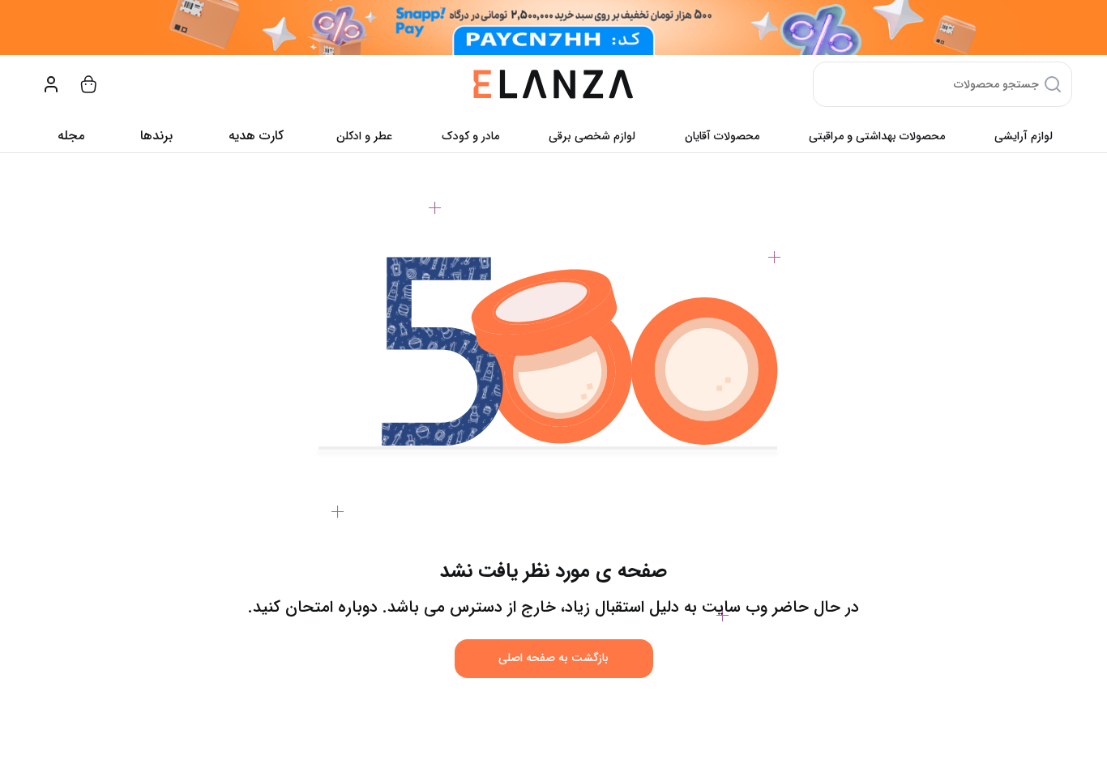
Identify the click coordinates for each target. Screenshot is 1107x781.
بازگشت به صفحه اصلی (553, 658)
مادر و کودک (470, 136)
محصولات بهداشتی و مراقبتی (877, 136)
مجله (71, 136)
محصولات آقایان (722, 136)
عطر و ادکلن (364, 136)
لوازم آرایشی (1023, 136)
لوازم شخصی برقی (592, 136)
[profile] (51, 84)
